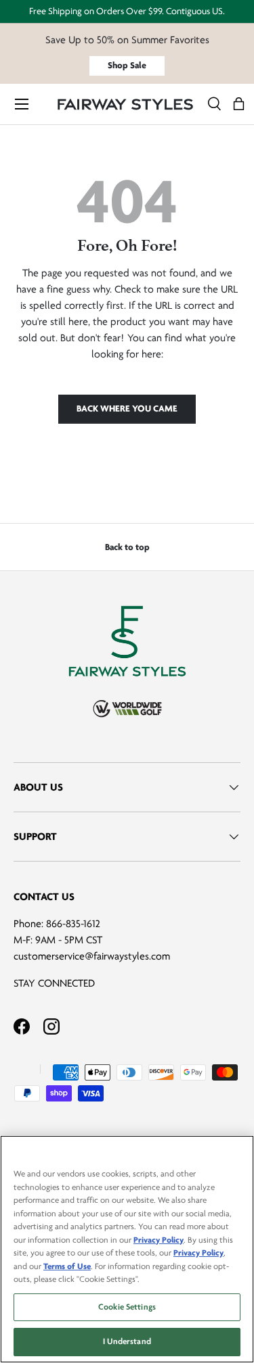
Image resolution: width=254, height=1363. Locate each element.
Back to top (127, 547)
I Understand (127, 1341)
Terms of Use (67, 1266)
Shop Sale (127, 65)
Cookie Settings (127, 1307)
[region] (127, 1249)
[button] (238, 104)
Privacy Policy (158, 1240)
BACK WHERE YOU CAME (127, 408)
